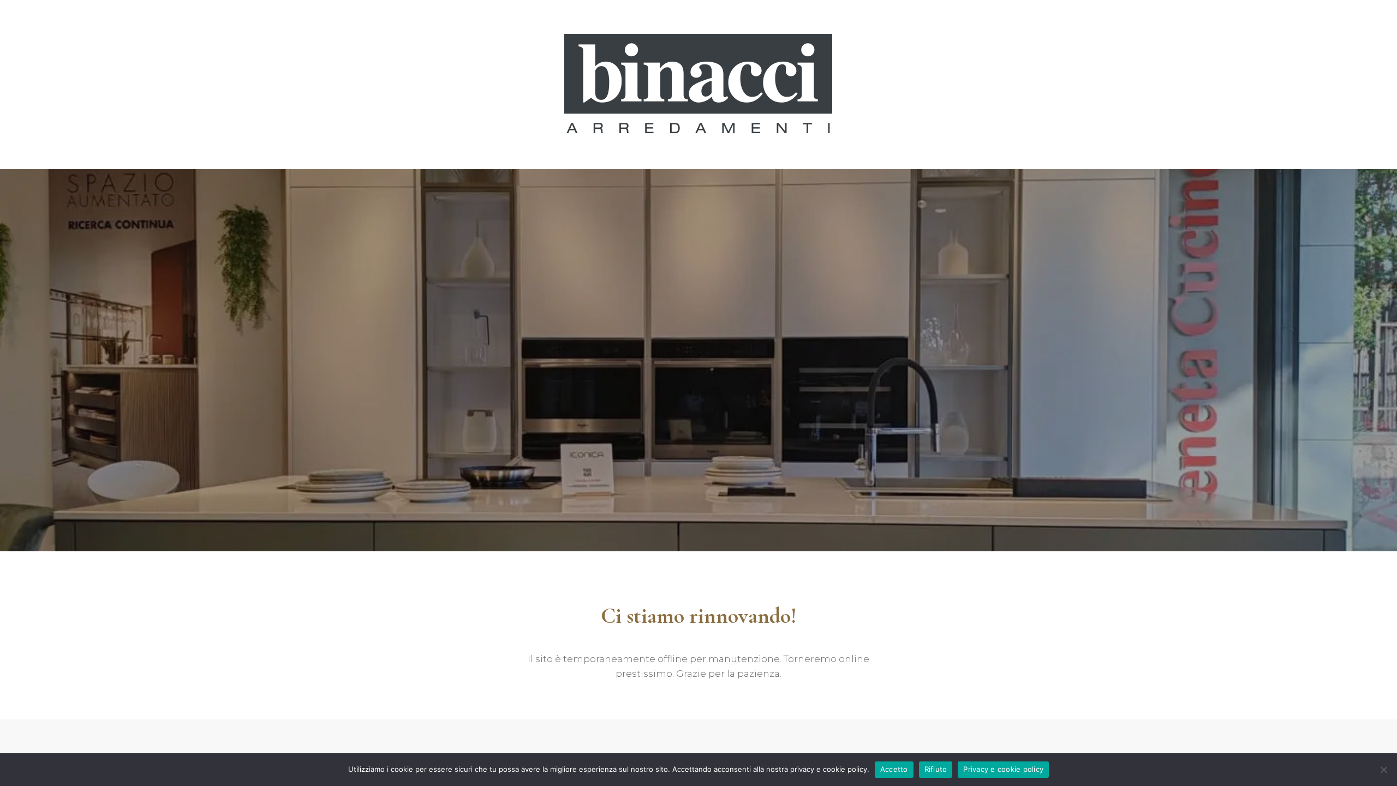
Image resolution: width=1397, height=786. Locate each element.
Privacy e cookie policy (1003, 769)
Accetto (894, 769)
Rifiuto (935, 769)
